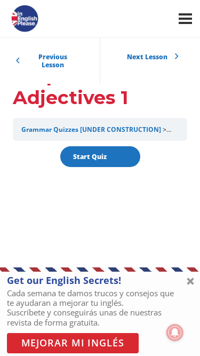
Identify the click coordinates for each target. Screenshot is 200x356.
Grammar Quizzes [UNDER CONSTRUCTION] (91, 129)
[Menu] (185, 18)
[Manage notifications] (174, 332)
